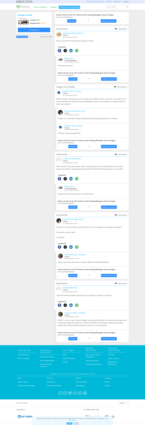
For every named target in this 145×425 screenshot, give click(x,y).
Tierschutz (50, 378)
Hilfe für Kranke (23, 382)
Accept (69, 423)
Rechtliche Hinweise (69, 358)
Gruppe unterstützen (108, 21)
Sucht (19, 378)
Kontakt (65, 362)
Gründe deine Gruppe (47, 357)
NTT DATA (111, 355)
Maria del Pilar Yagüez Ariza (74, 111)
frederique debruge (70, 288)
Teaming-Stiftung (23, 355)
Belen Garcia (69, 58)
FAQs (64, 355)
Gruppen (53, 7)
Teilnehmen (34, 30)
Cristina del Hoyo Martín (72, 159)
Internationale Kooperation (26, 386)
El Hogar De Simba (25, 15)
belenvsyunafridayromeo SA (73, 33)
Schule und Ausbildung (54, 386)
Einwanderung (79, 386)
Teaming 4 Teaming (91, 361)
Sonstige (107, 386)
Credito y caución (113, 358)
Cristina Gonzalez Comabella (74, 255)
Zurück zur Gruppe (22, 37)
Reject (76, 423)
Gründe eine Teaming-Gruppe (69, 7)
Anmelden (71, 21)
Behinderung (51, 382)
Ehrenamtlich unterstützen (93, 364)
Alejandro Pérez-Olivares (72, 91)
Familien (78, 378)
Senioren (107, 382)
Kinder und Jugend (81, 382)
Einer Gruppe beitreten (47, 360)
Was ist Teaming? (40, 7)
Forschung (107, 378)
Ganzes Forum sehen (46, 37)
